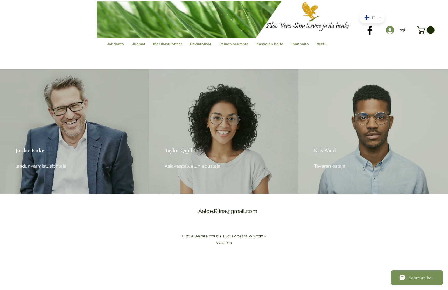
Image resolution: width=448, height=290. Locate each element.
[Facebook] (370, 30)
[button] (426, 30)
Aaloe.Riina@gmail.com (227, 211)
